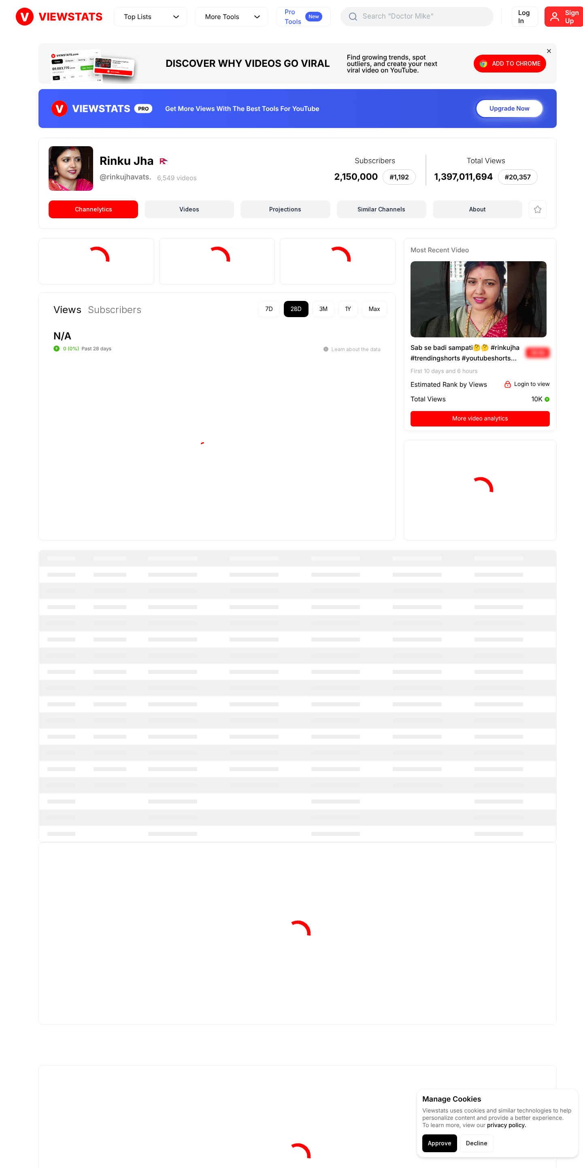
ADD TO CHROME (516, 63)
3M (323, 308)
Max (374, 308)
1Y (348, 308)
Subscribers (114, 310)
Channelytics (93, 209)
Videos (189, 209)
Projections (285, 209)
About (477, 209)
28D (296, 308)
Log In (524, 17)
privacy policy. (506, 1125)
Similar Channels (381, 209)
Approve (439, 1143)
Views (67, 310)
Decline (476, 1143)
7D (269, 308)
